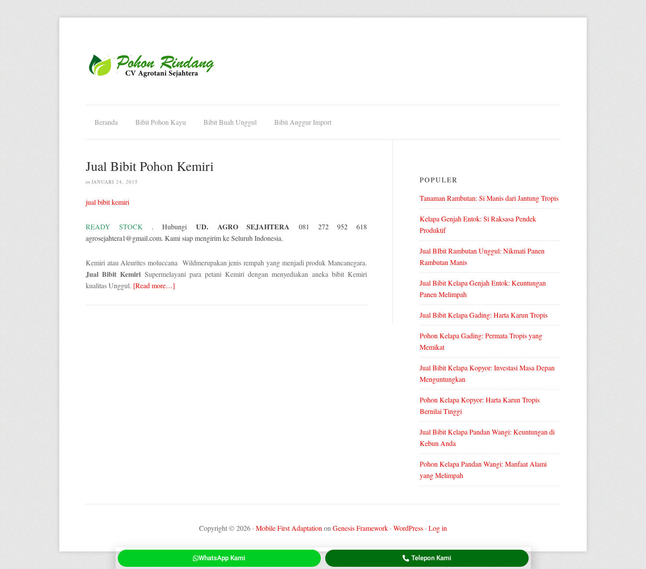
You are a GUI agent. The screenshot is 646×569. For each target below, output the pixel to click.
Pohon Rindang (152, 65)
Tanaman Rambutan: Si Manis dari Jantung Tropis (489, 198)
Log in (437, 528)
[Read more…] (154, 285)
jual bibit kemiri (107, 202)
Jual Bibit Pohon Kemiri (150, 165)
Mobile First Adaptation (289, 528)
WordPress (408, 528)
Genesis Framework (360, 528)
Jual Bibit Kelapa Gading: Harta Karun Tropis (484, 314)
